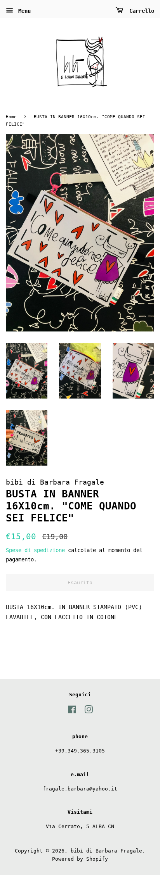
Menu (23, 11)
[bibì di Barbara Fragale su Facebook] (72, 711)
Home (11, 116)
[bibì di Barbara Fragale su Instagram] (88, 711)
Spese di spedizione (35, 550)
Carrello (140, 11)
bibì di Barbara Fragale (106, 851)
